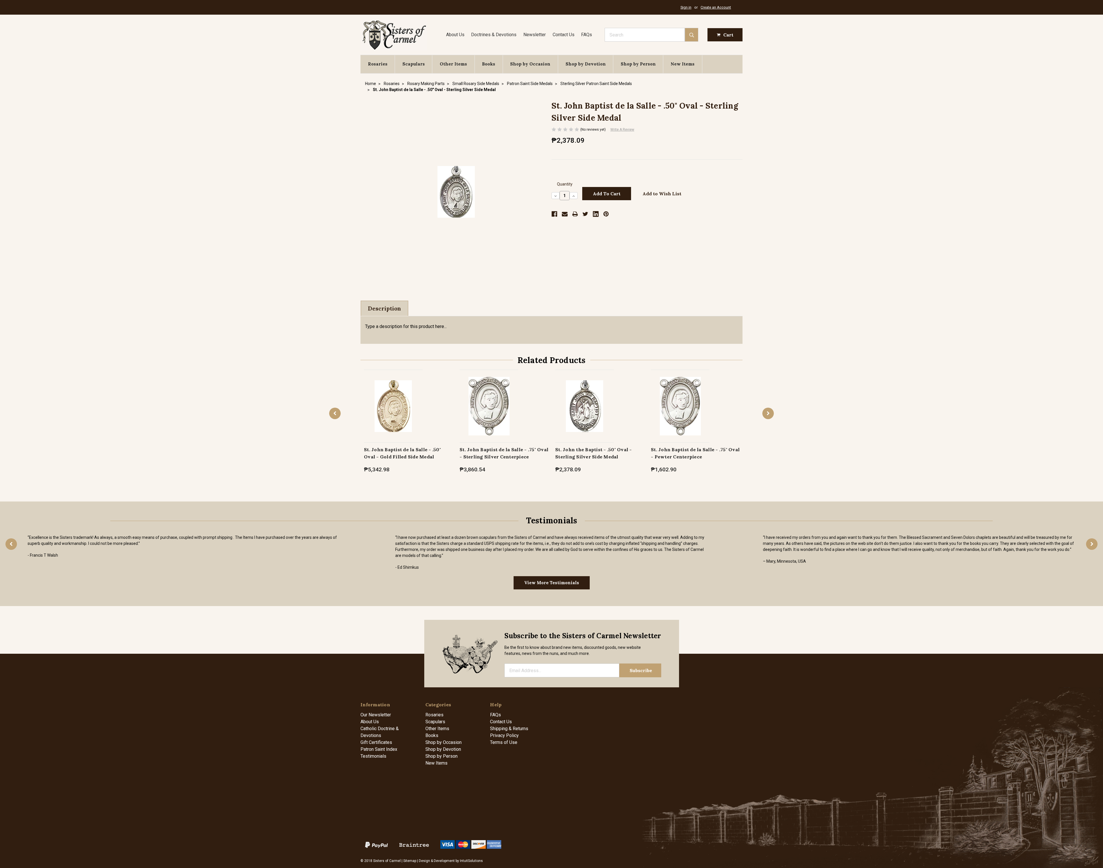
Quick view (393, 400)
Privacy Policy (504, 735)
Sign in (685, 7)
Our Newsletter (375, 714)
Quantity (564, 184)
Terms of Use (503, 742)
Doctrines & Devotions (493, 34)
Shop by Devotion (586, 64)
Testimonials (373, 756)
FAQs (586, 34)
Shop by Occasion (530, 64)
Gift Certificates (376, 742)
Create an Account (716, 7)
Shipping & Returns (509, 728)
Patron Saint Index (378, 749)
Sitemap (409, 861)
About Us (455, 34)
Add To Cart (393, 412)
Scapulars (413, 64)
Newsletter (534, 34)
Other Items (453, 64)
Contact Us (563, 34)
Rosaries (377, 64)
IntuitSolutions (471, 861)
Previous (335, 413)
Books (488, 64)
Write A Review (622, 130)
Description (384, 308)
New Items (683, 64)
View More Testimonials (551, 582)
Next (768, 413)
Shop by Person (638, 64)
